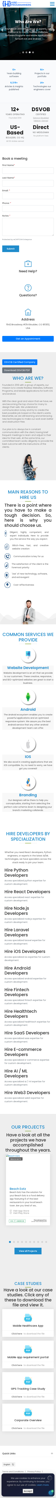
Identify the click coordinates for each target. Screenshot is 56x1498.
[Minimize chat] (45, 1419)
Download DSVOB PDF (17, 370)
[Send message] (49, 1476)
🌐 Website (36, 1443)
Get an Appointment (28, 338)
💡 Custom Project (20, 1450)
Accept (28, 1491)
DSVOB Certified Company (19, 362)
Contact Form (44, 1482)
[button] (2, 30)
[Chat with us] (51, 1492)
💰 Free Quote (18, 1457)
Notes (6, 215)
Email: (6, 190)
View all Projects (28, 1251)
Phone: (6, 203)
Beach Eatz (18, 1189)
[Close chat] (50, 1419)
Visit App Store (21, 1211)
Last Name (8, 177)
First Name (8, 165)
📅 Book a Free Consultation (29, 1468)
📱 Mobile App (18, 1443)
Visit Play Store (21, 1213)
